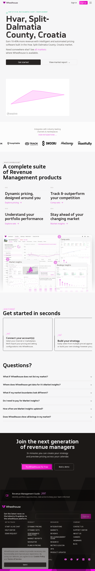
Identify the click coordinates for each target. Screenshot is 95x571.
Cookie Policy (39, 556)
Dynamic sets (34, 530)
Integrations (56, 527)
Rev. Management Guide (58, 537)
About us (77, 534)
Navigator (32, 542)
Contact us (78, 527)
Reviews (54, 534)
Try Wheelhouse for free (37, 467)
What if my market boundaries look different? (25, 393)
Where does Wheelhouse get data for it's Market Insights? (32, 385)
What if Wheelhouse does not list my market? (25, 377)
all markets (40, 49)
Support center (80, 530)
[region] (37, 97)
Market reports (35, 538)
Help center (10, 530)
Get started (23, 62)
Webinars (77, 540)
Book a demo (64, 467)
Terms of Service (14, 559)
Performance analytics (33, 534)
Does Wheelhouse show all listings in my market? (27, 417)
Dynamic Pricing (35, 527)
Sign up (83, 2)
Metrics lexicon (57, 545)
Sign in (74, 2)
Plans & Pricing (34, 545)
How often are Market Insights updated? (23, 409)
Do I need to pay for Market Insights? (21, 401)
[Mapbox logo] (12, 113)
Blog (75, 544)
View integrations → (47, 135)
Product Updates (58, 552)
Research (54, 542)
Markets (54, 530)
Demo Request (11, 534)
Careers (76, 537)
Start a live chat (12, 527)
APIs (52, 549)
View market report (59, 62)
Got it (25, 564)
